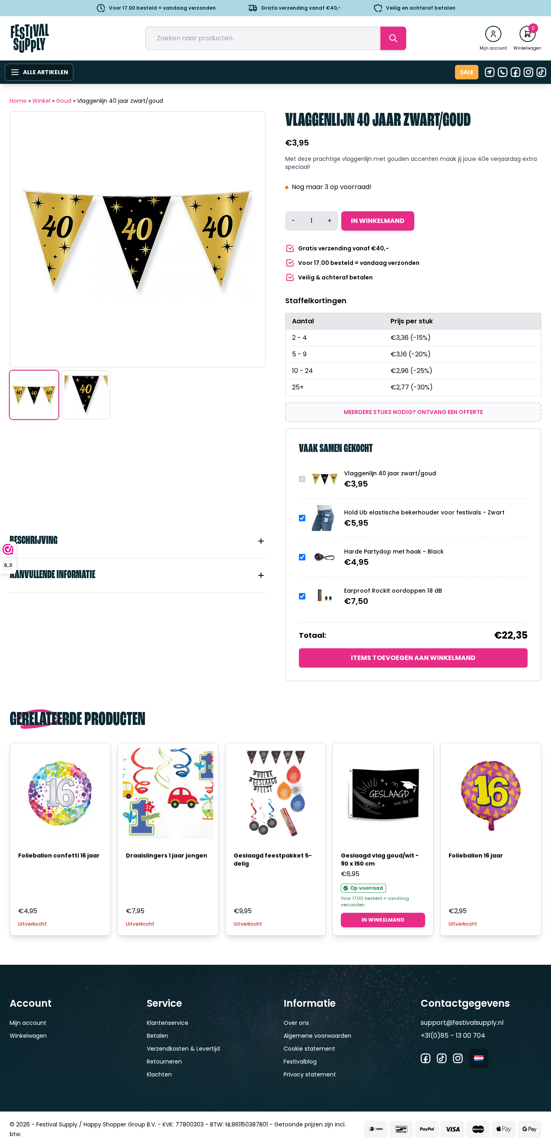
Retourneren (164, 1061)
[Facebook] (515, 72)
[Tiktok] (541, 72)
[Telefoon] (502, 72)
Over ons (296, 1023)
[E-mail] (490, 72)
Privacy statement (310, 1074)
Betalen (157, 1036)
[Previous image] (26, 239)
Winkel (41, 101)
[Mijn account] (493, 34)
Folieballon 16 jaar (476, 855)
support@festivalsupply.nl (462, 1022)
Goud (63, 101)
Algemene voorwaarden (317, 1036)
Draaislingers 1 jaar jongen (166, 855)
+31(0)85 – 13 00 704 (453, 1035)
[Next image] (249, 239)
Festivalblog (300, 1061)
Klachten (159, 1074)
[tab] (138, 541)
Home (18, 101)
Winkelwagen (28, 1036)
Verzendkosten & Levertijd (183, 1049)
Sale (467, 72)
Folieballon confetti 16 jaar (59, 855)
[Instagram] (528, 72)
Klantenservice (167, 1023)
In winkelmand (378, 220)
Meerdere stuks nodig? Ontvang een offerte (413, 412)
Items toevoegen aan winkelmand (413, 657)
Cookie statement (309, 1049)
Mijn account (28, 1023)
